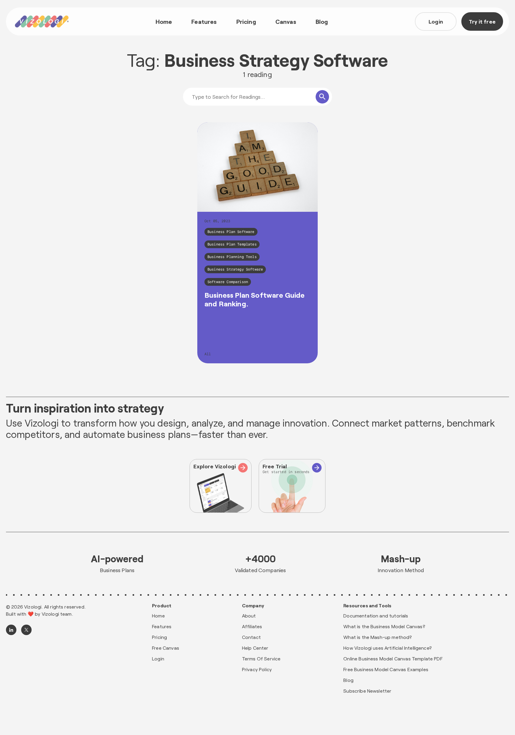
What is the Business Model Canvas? (384, 626)
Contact (251, 637)
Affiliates (252, 626)
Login (436, 21)
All (207, 354)
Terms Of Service (261, 658)
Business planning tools (232, 257)
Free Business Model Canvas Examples (385, 669)
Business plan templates (232, 244)
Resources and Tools (367, 605)
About (249, 615)
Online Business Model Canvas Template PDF (393, 658)
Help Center (255, 648)
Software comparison (227, 282)
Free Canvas (165, 648)
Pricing (246, 21)
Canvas (285, 21)
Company (253, 605)
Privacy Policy (257, 669)
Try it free (482, 21)
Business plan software (231, 232)
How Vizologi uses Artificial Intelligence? (387, 648)
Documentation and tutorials (375, 615)
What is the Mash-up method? (377, 637)
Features (204, 21)
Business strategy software (235, 269)
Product (161, 605)
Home (164, 21)
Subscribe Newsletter (367, 691)
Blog (322, 21)
